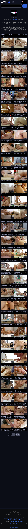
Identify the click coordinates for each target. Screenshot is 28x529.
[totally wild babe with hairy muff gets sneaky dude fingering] (7, 136)
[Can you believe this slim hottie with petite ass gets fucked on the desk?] (20, 84)
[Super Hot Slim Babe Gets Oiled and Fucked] (20, 57)
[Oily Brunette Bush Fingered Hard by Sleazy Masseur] (7, 425)
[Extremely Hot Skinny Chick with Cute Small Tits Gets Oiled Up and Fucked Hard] (7, 176)
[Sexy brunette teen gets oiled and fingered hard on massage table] (20, 110)
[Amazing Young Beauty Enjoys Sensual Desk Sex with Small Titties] (7, 346)
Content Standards (5, 524)
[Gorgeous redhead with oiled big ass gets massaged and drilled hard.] (20, 307)
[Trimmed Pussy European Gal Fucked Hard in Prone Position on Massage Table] (20, 202)
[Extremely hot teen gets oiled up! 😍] (20, 176)
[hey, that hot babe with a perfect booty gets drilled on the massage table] (20, 123)
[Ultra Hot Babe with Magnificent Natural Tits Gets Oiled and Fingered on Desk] (7, 163)
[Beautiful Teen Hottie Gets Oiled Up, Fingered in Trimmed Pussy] (7, 359)
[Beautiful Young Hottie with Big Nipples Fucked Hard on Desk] (7, 399)
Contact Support (17, 519)
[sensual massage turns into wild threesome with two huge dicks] (20, 70)
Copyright (24, 523)
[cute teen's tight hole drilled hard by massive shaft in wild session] (7, 307)
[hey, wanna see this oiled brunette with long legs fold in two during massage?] (20, 425)
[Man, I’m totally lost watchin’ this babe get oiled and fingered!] (20, 228)
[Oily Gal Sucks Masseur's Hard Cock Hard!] (20, 385)
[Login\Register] (19, 2)
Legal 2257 (8, 526)
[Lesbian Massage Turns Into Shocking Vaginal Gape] (7, 268)
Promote (13, 521)
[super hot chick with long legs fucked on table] (20, 97)
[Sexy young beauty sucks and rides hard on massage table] (7, 241)
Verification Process (14, 527)
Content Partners (19, 521)
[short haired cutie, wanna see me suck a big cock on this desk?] (7, 333)
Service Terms (10, 523)
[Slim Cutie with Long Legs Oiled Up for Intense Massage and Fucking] (7, 149)
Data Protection (17, 523)
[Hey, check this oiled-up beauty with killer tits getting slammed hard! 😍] (7, 215)
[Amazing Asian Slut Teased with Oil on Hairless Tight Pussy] (20, 294)
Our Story (18, 518)
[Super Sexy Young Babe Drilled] (7, 202)
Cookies (13, 526)
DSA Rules (12, 524)
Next (17, 434)
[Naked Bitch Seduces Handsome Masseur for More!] (20, 215)
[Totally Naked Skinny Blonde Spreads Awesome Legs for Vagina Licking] (20, 333)
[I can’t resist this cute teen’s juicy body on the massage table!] (20, 44)
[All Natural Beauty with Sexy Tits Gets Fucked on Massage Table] (7, 189)
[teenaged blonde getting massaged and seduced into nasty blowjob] (7, 228)
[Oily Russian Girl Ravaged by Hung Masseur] (20, 320)
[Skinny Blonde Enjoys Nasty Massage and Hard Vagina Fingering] (20, 399)
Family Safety (9, 517)
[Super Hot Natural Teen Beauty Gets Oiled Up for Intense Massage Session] (20, 163)
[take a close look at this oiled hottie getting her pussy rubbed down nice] (20, 281)
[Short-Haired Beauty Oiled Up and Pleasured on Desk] (20, 241)
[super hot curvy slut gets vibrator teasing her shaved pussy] (7, 255)
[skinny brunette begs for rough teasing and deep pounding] (7, 97)
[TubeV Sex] (8, 2)
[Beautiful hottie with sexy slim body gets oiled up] (20, 268)
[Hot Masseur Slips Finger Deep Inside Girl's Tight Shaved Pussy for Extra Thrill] (7, 320)
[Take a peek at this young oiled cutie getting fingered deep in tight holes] (20, 149)
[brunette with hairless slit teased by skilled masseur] (20, 412)
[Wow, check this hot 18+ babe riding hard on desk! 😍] (7, 110)
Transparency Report (21, 526)
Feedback (21, 517)
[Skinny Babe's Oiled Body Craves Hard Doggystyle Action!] (7, 412)
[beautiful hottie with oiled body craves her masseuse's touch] (7, 281)
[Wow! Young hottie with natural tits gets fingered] (7, 44)
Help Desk (15, 517)
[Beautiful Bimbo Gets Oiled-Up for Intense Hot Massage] (7, 294)
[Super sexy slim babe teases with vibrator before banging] (7, 70)
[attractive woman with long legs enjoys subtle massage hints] (7, 385)
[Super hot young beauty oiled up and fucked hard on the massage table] (7, 372)
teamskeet (14, 19)
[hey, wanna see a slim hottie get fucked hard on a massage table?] (20, 189)
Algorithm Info (19, 524)
